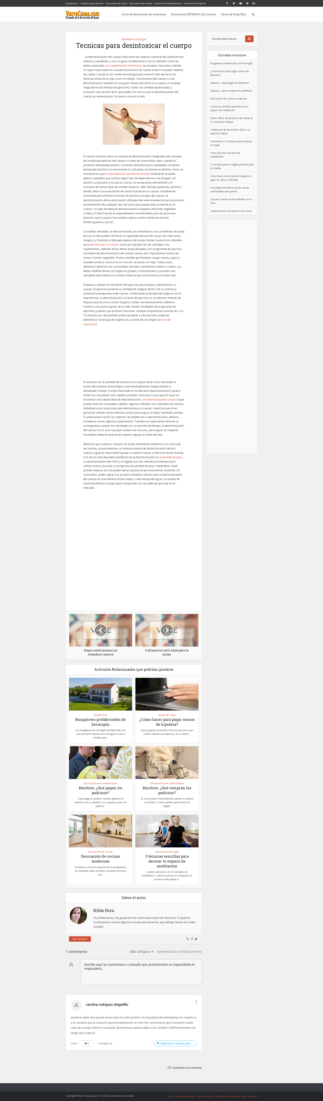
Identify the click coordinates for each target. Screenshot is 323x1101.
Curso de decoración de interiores (143, 14)
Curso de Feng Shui (233, 14)
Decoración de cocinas (140, 3)
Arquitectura (72, 3)
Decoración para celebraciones (100, 783)
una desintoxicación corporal (160, 399)
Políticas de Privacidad (228, 1096)
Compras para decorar (92, 3)
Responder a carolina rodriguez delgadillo (179, 1043)
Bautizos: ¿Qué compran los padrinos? (167, 790)
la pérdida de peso (171, 457)
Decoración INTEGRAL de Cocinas (193, 14)
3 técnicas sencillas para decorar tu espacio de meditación (167, 861)
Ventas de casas (167, 714)
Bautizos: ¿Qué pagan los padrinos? (100, 790)
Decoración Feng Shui (195, 3)
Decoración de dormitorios (168, 3)
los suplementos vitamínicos (123, 65)
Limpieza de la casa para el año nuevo (231, 210)
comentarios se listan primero (179, 952)
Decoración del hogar (167, 851)
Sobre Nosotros (249, 1096)
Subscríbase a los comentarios (187, 1067)
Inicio (170, 1096)
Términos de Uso (206, 1096)
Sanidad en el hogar (133, 39)
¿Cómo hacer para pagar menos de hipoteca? (167, 722)
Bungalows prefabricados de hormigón (100, 722)
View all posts (80, 938)
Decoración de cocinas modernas (100, 859)
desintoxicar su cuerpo (104, 244)
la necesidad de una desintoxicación (127, 174)
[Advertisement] (133, 354)
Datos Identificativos (185, 1096)
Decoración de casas (116, 3)
